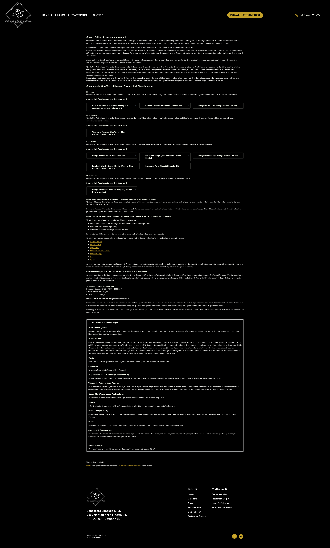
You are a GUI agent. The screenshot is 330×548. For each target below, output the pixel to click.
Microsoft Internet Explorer (100, 250)
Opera (92, 260)
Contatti (98, 15)
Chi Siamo (60, 15)
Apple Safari (94, 247)
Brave (92, 257)
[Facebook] (241, 536)
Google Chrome (96, 241)
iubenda (88, 465)
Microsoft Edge (96, 253)
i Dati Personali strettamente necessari (129, 465)
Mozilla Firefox (95, 244)
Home (45, 15)
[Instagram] (234, 536)
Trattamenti (79, 15)
